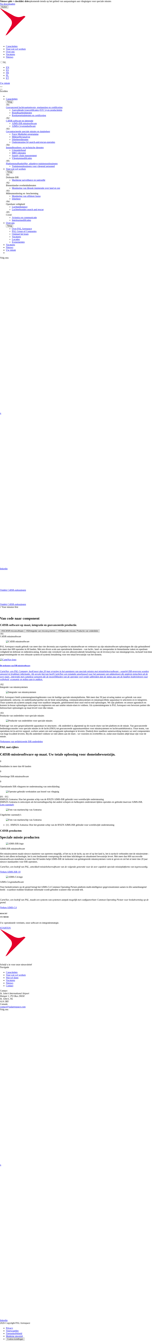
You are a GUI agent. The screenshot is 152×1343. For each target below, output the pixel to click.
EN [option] (7, 67)
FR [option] (7, 72)
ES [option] (7, 70)
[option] (79, 67)
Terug (9, 102)
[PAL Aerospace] (76, 41)
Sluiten (4, 7)
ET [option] (7, 78)
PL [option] (7, 75)
